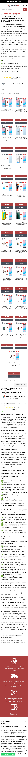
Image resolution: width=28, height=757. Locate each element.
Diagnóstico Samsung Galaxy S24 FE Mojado (6, 194)
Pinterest (14, 719)
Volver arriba (20, 385)
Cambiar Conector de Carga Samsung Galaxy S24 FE (21, 251)
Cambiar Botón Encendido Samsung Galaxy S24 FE (7, 307)
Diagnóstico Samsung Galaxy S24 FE (21, 166)
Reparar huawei (5, 745)
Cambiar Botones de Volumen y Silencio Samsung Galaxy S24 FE (21, 307)
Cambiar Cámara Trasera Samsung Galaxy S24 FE (7, 279)
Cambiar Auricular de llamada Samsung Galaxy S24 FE (21, 336)
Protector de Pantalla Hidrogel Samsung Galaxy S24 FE (21, 195)
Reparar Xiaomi (14, 745)
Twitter (7, 719)
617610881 (18, 1)
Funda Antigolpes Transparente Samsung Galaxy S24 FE (21, 223)
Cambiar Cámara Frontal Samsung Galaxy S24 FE (21, 279)
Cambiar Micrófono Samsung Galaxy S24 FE (7, 335)
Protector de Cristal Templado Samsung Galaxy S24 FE (7, 223)
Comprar (7, 123)
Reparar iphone (12, 743)
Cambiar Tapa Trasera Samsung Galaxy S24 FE (21, 138)
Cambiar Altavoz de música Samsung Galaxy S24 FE (14, 364)
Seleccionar (14, 90)
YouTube (10, 719)
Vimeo (17, 719)
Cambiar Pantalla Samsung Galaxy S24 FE (7, 110)
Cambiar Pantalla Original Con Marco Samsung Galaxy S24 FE (21, 110)
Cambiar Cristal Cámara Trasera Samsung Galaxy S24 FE (7, 167)
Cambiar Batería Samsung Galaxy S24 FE (7, 251)
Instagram (20, 719)
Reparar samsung (22, 743)
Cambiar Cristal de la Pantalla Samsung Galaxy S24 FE (7, 139)
